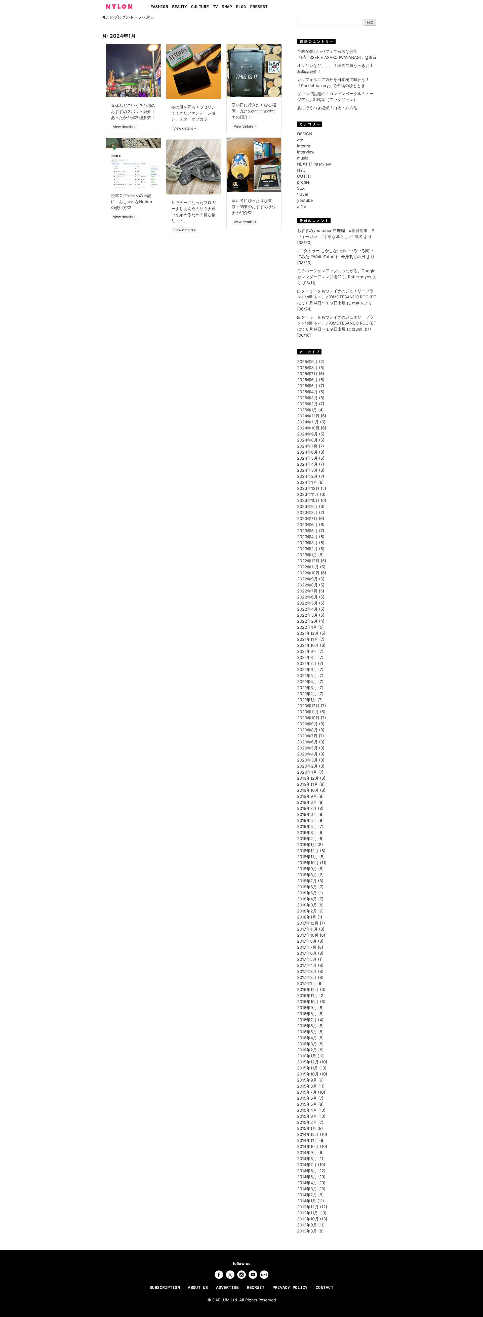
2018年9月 (307, 868)
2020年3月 (307, 760)
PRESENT (259, 7)
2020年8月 (307, 729)
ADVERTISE (227, 1288)
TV (215, 7)
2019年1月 (306, 844)
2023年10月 (308, 500)
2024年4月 (307, 464)
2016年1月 (306, 1055)
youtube (305, 200)
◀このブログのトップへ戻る (128, 17)
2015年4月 (307, 1110)
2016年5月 (307, 1031)
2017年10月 (307, 935)
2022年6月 (307, 597)
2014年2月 (307, 1194)
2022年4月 (307, 609)
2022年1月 (307, 627)
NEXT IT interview (314, 164)
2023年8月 (307, 512)
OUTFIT (304, 176)
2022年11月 (308, 566)
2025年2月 (307, 403)
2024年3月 (307, 470)
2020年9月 (307, 723)
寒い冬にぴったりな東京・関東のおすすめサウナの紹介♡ (254, 206)
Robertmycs (359, 276)
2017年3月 (307, 971)
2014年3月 (307, 1188)
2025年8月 (307, 367)
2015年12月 (308, 1061)
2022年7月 (307, 590)
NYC (301, 170)
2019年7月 (307, 808)
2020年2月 (307, 766)
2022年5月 (307, 603)
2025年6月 (307, 379)
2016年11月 (307, 995)
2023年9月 (307, 506)
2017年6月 (307, 953)
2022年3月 (307, 615)
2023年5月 (307, 530)
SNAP (227, 7)
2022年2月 (307, 621)
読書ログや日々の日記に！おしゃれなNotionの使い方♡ (131, 201)
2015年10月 (308, 1073)
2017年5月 (307, 959)
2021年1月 (306, 699)
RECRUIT (255, 1288)
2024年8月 (307, 440)
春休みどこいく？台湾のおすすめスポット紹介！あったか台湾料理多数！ (133, 111)
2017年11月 (307, 929)
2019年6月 (307, 814)
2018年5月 (307, 892)
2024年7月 (307, 446)
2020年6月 (307, 741)
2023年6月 (307, 524)
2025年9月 (307, 361)
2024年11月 (308, 421)
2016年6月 (307, 1025)
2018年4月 (307, 898)
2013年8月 (307, 1230)
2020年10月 (308, 717)
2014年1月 (306, 1200)
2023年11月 (308, 494)
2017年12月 (307, 923)
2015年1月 (306, 1128)
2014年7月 (307, 1164)
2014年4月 (307, 1182)
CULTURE (200, 7)
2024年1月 (307, 482)
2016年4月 (307, 1037)
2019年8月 (307, 802)
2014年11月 (307, 1140)
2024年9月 (307, 433)
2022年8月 (307, 584)
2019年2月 (307, 838)
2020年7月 (307, 735)
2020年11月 (308, 711)
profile (303, 182)
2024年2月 (307, 476)
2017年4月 (307, 965)
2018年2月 (307, 910)
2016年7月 (307, 1019)
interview (305, 151)
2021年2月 (307, 693)
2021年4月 (307, 681)
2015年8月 (307, 1086)
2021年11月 (307, 639)
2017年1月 (306, 983)
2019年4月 (307, 826)
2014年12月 (308, 1134)
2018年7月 (307, 880)
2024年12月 (308, 415)
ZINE (301, 206)
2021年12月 (308, 633)
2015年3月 (307, 1116)
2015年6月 (307, 1098)
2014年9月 (307, 1152)
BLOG (241, 7)
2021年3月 (307, 687)
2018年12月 (308, 850)
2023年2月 (307, 548)
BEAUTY (179, 7)
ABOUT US (198, 1288)
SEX (301, 188)
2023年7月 (307, 518)
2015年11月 (307, 1067)
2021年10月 (308, 645)
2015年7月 (307, 1092)
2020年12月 (308, 705)
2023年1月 (307, 554)
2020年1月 (307, 772)
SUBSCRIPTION (165, 1288)
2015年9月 (307, 1080)
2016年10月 (308, 1001)
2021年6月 (307, 669)
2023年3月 (307, 542)
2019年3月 (307, 832)
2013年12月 (308, 1206)
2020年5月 (307, 747)
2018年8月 (307, 874)
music (302, 158)
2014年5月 (307, 1176)
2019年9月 (307, 796)
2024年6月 (307, 452)
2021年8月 (307, 657)
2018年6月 (307, 886)
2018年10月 (308, 862)
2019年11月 (307, 784)
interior (304, 145)
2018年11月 (307, 856)
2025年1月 (307, 409)
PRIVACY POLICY (290, 1288)
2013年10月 (308, 1218)
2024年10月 (308, 427)
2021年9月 (307, 651)
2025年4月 (307, 391)
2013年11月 (307, 1212)
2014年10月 (308, 1146)
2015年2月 (307, 1122)
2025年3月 (307, 397)
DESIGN (304, 133)
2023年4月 (307, 536)
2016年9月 (307, 1007)
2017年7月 (306, 947)
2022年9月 (307, 578)
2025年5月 (307, 385)
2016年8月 (307, 1013)
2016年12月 (308, 989)
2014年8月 (307, 1158)
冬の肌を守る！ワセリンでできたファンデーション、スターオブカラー (193, 113)
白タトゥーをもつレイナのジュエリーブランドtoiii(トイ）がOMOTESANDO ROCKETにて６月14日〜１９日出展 (336, 296)
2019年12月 (308, 778)
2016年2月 (307, 1049)
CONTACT (324, 1288)
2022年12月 (308, 560)
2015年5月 (307, 1104)
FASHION (159, 7)
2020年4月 (307, 753)
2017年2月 (307, 977)
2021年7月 (307, 663)
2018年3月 (307, 904)
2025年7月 (307, 373)
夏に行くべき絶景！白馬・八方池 (327, 107)
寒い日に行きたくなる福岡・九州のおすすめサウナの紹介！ (254, 110)
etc (300, 139)
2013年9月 (307, 1224)
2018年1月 (306, 917)
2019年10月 (308, 790)
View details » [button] (124, 127)
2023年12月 (308, 488)
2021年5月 (307, 675)
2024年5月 (307, 458)
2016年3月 (307, 1043)
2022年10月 (308, 572)
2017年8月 (307, 941)
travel (302, 194)
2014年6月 (307, 1170)
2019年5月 (307, 820)
